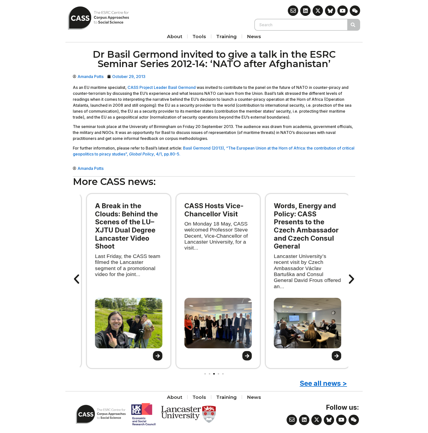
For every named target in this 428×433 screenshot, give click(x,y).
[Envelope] (293, 10)
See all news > (323, 383)
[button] (76, 279)
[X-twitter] (318, 10)
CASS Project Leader (147, 87)
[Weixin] (355, 10)
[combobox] (301, 25)
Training (226, 36)
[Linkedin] (305, 10)
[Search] (354, 25)
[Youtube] (342, 10)
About (174, 36)
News (254, 36)
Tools (199, 36)
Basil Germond (182, 87)
